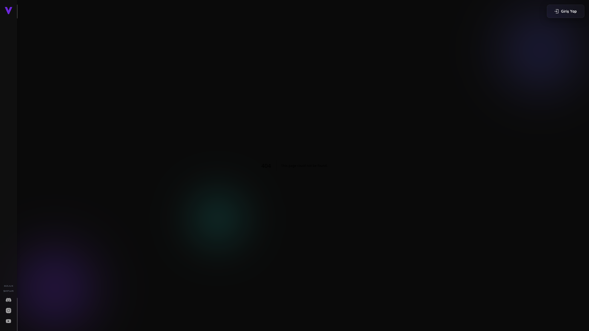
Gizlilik (8, 286)
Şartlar (8, 291)
